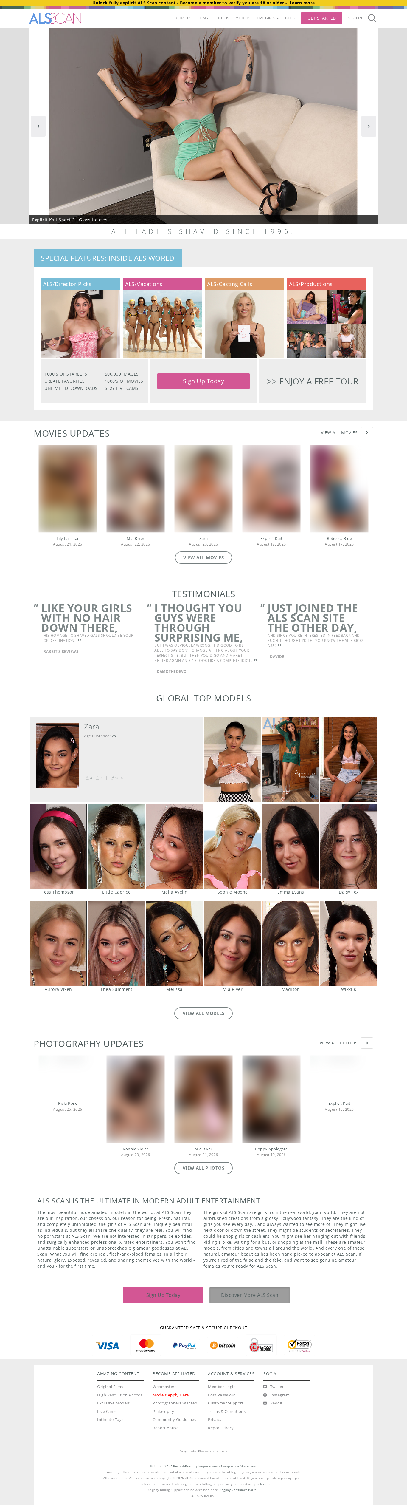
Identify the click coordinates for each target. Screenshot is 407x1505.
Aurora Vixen (58, 954)
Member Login (222, 1397)
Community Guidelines (174, 1430)
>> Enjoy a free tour (312, 381)
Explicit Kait (271, 538)
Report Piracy (221, 1438)
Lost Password (222, 1405)
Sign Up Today (203, 381)
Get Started (321, 18)
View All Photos (339, 1053)
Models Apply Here (171, 1405)
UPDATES (183, 18)
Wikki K (348, 954)
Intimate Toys (110, 1430)
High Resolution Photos (119, 1405)
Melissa (174, 954)
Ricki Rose (67, 1113)
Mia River (136, 538)
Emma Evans (290, 857)
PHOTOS (221, 18)
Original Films (110, 1397)
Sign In (355, 18)
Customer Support (225, 1413)
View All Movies (339, 432)
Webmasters (164, 1397)
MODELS (243, 18)
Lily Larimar (68, 538)
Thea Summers (116, 954)
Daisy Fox (348, 857)
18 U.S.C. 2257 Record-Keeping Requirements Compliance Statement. (204, 1476)
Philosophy (163, 1421)
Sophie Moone (232, 857)
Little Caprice (116, 857)
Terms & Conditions (227, 1421)
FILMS (203, 18)
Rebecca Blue (339, 538)
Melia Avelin (174, 857)
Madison (290, 954)
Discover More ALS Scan (249, 1305)
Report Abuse (165, 1438)
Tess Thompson (58, 857)
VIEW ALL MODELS (204, 1024)
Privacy (215, 1430)
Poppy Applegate (271, 1159)
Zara (203, 538)
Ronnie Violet (135, 1159)
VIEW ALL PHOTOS (204, 1178)
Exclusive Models (113, 1413)
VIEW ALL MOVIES (203, 557)
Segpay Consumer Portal (239, 1500)
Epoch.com (261, 1494)
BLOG (290, 18)
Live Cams (106, 1421)
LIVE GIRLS (266, 18)
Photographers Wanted (175, 1413)
